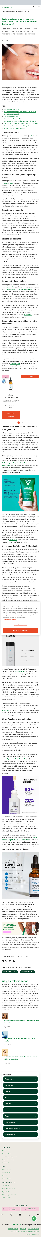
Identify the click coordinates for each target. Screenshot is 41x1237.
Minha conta (6, 1163)
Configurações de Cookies (32, 1231)
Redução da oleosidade (11, 114)
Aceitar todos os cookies (20, 630)
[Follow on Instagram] (11, 1215)
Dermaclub (5, 710)
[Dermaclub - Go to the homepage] (7, 7)
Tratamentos (9, 1085)
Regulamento (6, 1192)
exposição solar (11, 289)
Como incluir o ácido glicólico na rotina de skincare (20, 121)
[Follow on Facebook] (2, 1214)
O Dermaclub (6, 1151)
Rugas (7, 1116)
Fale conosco (6, 1186)
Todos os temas (10, 1134)
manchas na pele (8, 287)
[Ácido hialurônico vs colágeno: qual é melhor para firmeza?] (5, 1016)
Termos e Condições (13, 1228)
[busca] (29, 7)
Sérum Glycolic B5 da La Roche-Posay (15, 759)
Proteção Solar (10, 1122)
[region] (20, 618)
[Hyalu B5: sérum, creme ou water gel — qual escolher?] (5, 1034)
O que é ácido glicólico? (11, 109)
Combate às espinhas (11, 116)
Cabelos (4, 1176)
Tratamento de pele (10, 972)
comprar (10, 417)
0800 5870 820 (31, 1209)
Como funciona (6, 1154)
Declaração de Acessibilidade (17, 1231)
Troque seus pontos (8, 1160)
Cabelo (7, 1091)
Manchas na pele (27, 972)
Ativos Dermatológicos (12, 1128)
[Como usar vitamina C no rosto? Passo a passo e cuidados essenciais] (5, 1052)
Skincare (8, 1103)
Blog (3, 1167)
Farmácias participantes (9, 1157)
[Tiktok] (20, 1215)
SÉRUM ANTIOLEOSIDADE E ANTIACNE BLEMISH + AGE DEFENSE (11, 396)
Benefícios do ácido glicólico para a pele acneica (20, 112)
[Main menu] (38, 7)
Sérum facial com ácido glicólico (14, 128)
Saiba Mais (10, 413)
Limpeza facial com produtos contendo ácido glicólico (21, 123)
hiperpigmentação (25, 289)
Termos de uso (6, 1198)
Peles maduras (6, 1170)
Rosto (7, 1097)
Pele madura (9, 1079)
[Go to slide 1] (18, 422)
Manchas (8, 1110)
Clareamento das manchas (13, 119)
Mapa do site (23, 1228)
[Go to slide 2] (22, 422)
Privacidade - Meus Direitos (32, 1234)
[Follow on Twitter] (29, 1215)
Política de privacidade (9, 1195)
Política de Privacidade (33, 1228)
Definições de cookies (20, 625)
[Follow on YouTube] (38, 1214)
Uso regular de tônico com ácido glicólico (17, 126)
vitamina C (28, 314)
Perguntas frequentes (8, 1189)
